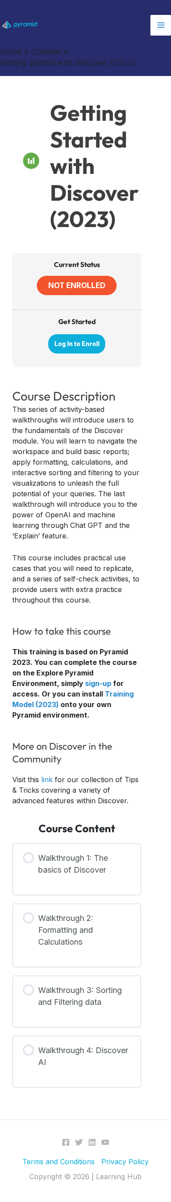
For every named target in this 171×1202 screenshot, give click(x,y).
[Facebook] (66, 1142)
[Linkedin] (92, 1142)
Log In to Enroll (77, 343)
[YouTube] (105, 1142)
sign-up (98, 683)
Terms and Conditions (58, 1161)
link (47, 779)
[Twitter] (79, 1142)
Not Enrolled (76, 285)
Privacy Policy (125, 1161)
